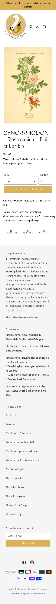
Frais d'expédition (29, 159)
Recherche (12, 415)
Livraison (11, 424)
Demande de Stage (16, 505)
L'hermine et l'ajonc (26, 589)
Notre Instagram (15, 496)
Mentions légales (15, 469)
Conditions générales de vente (23, 451)
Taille (6, 175)
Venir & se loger (15, 514)
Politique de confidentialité (21, 442)
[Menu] (50, 26)
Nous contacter (14, 478)
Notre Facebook (15, 487)
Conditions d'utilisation (19, 433)
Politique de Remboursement (22, 460)
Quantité (43, 175)
